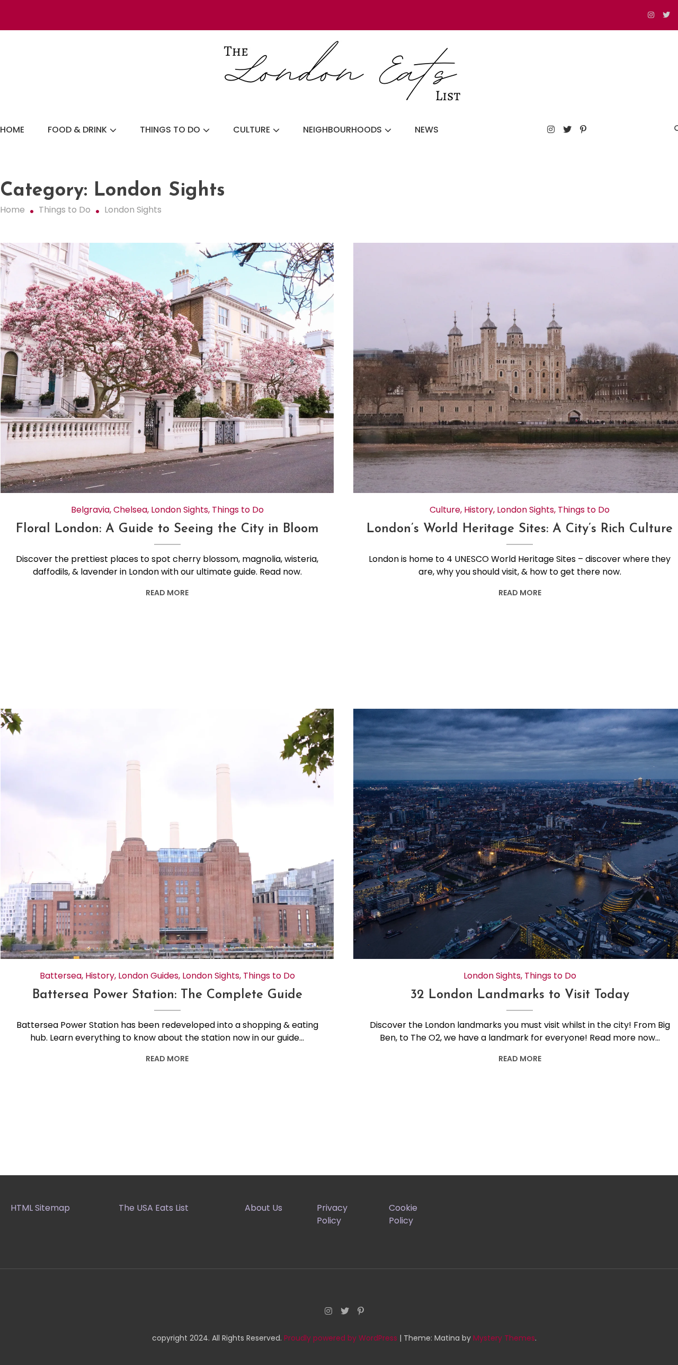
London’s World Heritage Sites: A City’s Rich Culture (520, 529)
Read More (167, 592)
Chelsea (130, 510)
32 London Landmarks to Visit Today (520, 995)
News (427, 130)
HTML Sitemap (40, 1208)
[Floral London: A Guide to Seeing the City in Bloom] (167, 368)
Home (12, 130)
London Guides (148, 976)
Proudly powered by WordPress (341, 1338)
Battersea (61, 976)
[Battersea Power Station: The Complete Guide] (167, 834)
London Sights (179, 510)
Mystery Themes (504, 1338)
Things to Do (170, 130)
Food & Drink (77, 130)
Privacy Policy (332, 1214)
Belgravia (90, 510)
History (478, 510)
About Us (263, 1208)
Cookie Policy (403, 1214)
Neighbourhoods (342, 130)
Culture (251, 130)
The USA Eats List (154, 1208)
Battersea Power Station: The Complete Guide (167, 995)
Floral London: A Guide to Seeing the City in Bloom (167, 529)
